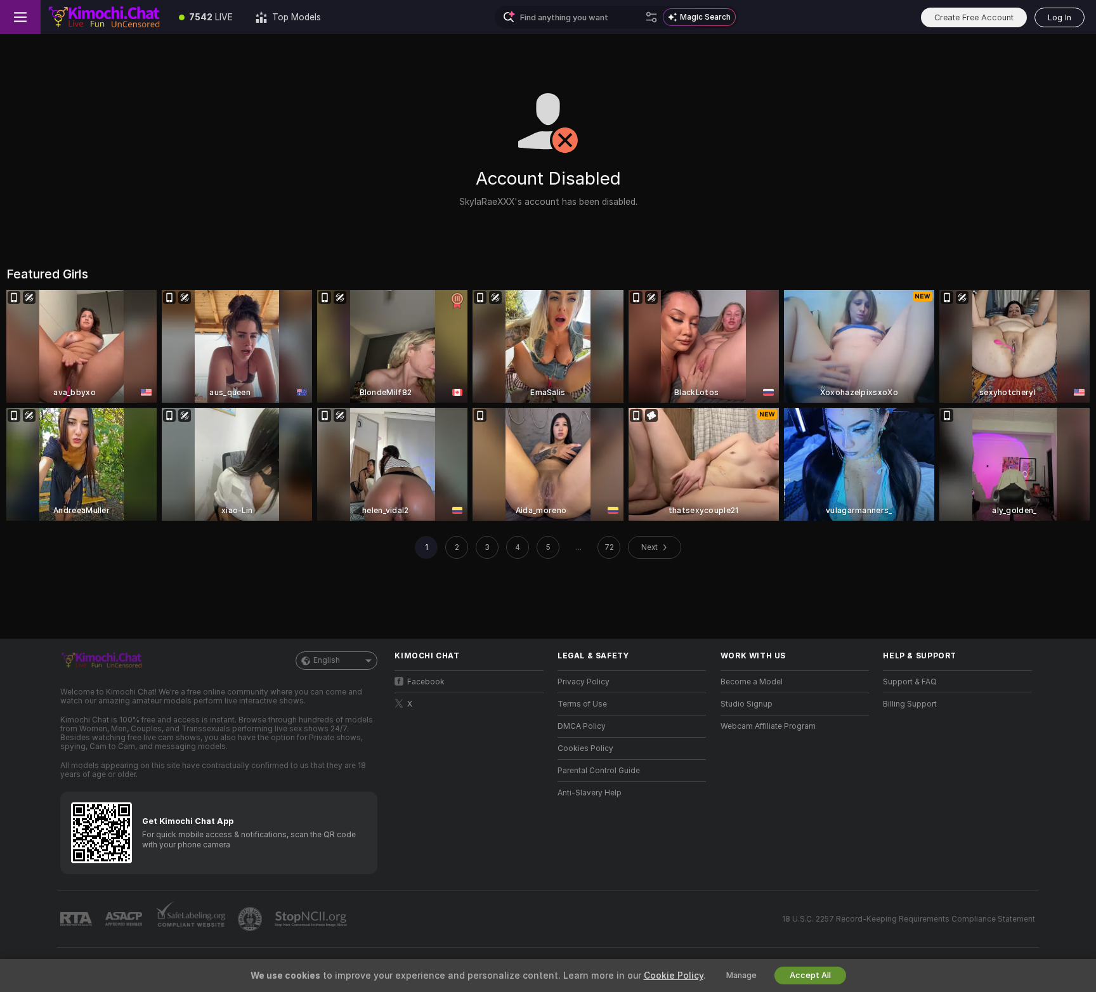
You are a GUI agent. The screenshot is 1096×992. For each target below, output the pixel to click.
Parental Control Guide (599, 770)
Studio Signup (747, 704)
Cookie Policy (673, 975)
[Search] (651, 17)
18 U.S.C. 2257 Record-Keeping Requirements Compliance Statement (908, 919)
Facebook (426, 681)
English (326, 660)
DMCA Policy (582, 726)
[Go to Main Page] (104, 17)
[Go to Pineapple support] (251, 919)
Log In (1059, 17)
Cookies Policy (585, 748)
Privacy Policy (584, 681)
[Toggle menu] (20, 17)
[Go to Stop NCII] (312, 919)
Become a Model (752, 681)
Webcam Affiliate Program (768, 726)
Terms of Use (582, 704)
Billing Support (910, 704)
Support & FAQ (910, 681)
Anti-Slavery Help (590, 792)
